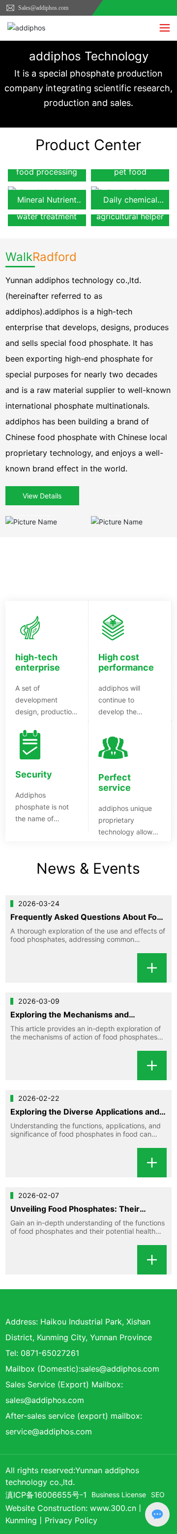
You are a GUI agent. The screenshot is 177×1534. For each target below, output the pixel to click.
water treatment (47, 216)
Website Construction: (47, 1508)
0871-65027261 (50, 1353)
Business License (118, 1494)
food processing (46, 172)
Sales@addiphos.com (42, 7)
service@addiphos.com (48, 1431)
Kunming (21, 1520)
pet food (130, 172)
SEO (158, 1494)
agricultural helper (130, 216)
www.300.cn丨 (117, 1508)
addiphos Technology (88, 56)
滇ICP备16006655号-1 (46, 1495)
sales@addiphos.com (120, 1369)
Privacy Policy (71, 1520)
